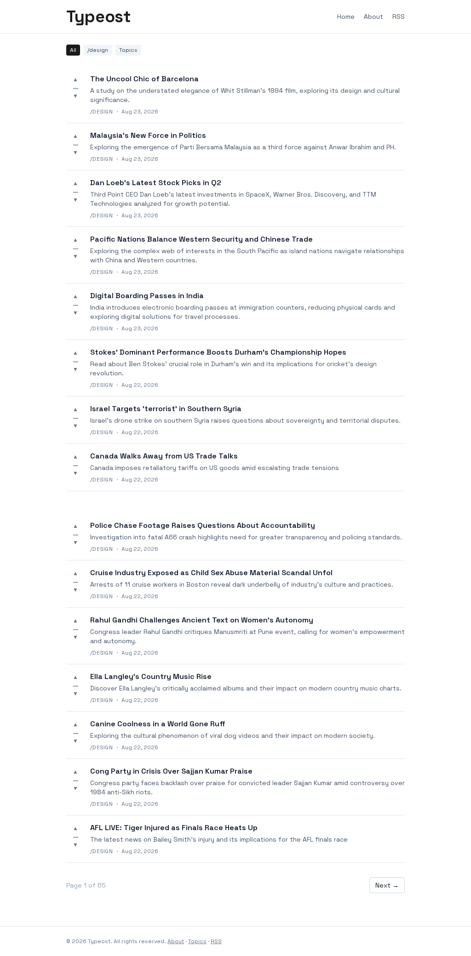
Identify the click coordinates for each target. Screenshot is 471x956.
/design (97, 50)
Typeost (98, 16)
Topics (128, 50)
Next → (387, 885)
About (373, 16)
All (73, 50)
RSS (398, 16)
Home (346, 16)
